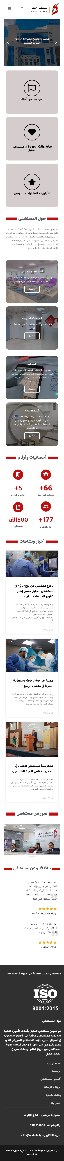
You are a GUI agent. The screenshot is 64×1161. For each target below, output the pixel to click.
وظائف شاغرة (53, 1095)
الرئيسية (56, 1071)
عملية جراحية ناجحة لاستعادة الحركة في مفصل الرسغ (33, 683)
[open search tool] (22, 8)
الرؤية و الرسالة (52, 1087)
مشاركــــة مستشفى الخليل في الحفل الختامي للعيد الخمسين (32, 768)
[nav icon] (9, 8)
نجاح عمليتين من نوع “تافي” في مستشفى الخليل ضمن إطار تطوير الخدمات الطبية (34, 591)
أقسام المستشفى (50, 1079)
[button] (36, 62)
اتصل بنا (56, 1103)
